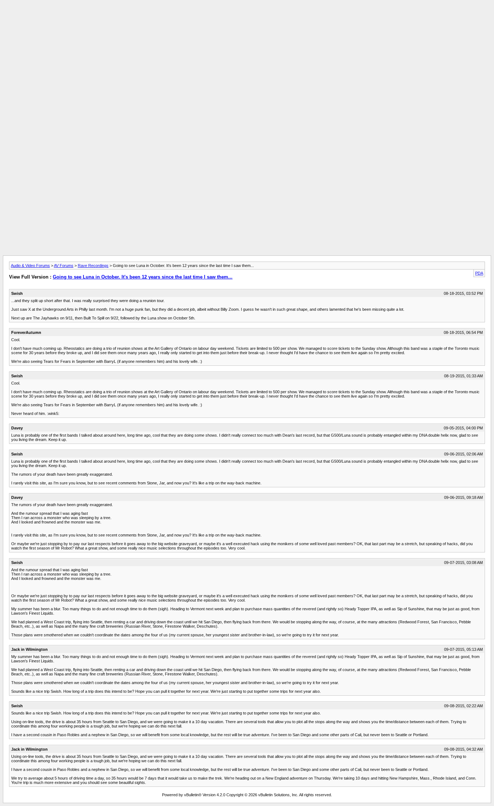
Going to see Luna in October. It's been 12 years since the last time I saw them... (143, 277)
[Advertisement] (247, 19)
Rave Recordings (93, 265)
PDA (479, 273)
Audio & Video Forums (30, 265)
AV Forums (63, 265)
